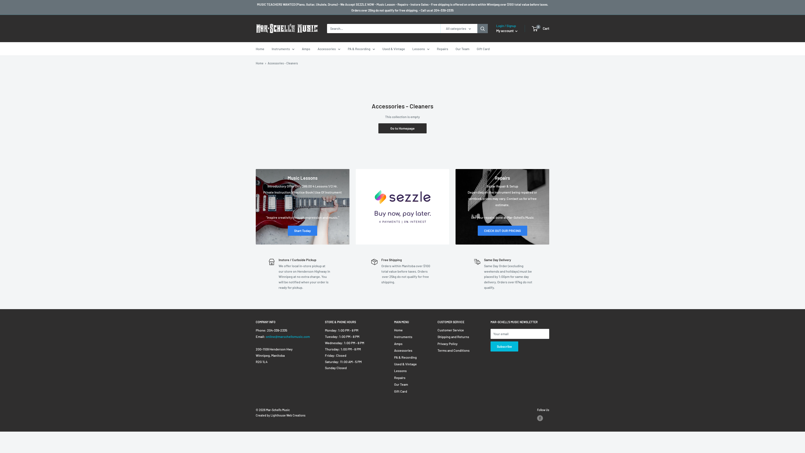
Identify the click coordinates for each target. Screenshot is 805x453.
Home (260, 49)
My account (505, 31)
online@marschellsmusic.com (288, 336)
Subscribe (504, 346)
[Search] (482, 28)
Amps (306, 49)
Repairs (442, 49)
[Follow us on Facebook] (540, 418)
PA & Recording (359, 49)
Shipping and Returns (453, 337)
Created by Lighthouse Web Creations (280, 415)
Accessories (327, 49)
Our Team (462, 49)
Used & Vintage (393, 49)
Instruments (281, 49)
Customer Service (451, 330)
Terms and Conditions (454, 350)
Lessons (418, 49)
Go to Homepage (402, 128)
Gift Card (483, 49)
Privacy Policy (448, 344)
